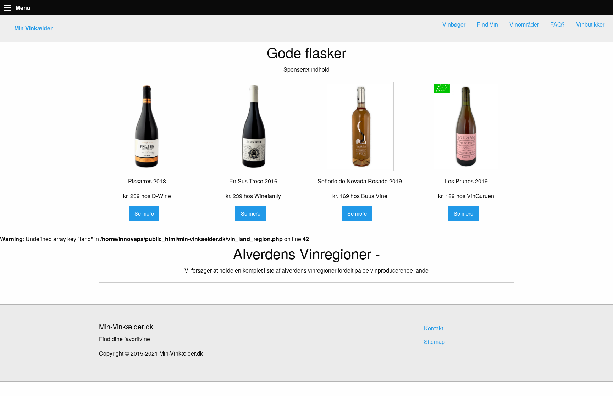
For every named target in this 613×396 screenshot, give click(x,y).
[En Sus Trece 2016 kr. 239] (253, 126)
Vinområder (524, 24)
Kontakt (433, 328)
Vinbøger (453, 24)
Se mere (144, 213)
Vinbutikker (590, 24)
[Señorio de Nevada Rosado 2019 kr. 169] (360, 126)
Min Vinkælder (33, 28)
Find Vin (487, 24)
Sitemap (434, 342)
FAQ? (557, 24)
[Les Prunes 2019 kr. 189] (466, 126)
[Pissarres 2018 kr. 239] (147, 126)
